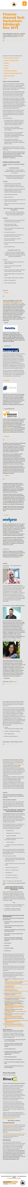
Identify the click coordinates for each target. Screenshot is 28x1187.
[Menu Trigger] (24, 3)
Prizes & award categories (10, 70)
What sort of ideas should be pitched (13, 73)
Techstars (19, 640)
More (20, 557)
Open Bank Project (9, 1125)
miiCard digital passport (8, 303)
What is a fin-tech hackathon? (11, 58)
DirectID (19, 303)
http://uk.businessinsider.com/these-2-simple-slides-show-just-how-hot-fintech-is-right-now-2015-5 (14, 1007)
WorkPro (6, 515)
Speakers (6, 65)
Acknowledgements (21, 1176)
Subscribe (6, 1183)
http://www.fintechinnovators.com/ (13, 1000)
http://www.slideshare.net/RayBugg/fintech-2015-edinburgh (16, 1012)
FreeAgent (6, 475)
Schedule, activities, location (11, 60)
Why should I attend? (9, 75)
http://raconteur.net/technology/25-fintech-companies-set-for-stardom (13, 1016)
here (6, 883)
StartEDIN (6, 436)
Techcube (6, 380)
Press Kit (14, 1176)
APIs (5, 78)
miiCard (6, 292)
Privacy (14, 1177)
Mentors (6, 68)
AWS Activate (9, 427)
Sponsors (6, 63)
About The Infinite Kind (6, 1176)
